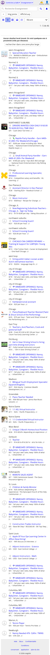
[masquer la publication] (27, 58)
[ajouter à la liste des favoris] (10, 52)
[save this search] (46, 9)
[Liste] (3, 20)
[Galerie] (17, 20)
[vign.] (8, 20)
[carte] (21, 20)
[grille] (12, 20)
